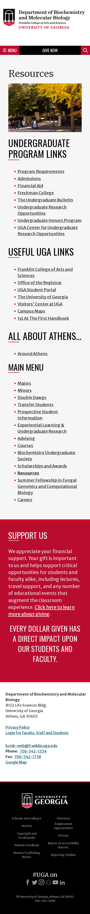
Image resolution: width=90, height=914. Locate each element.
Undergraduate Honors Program (50, 220)
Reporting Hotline (63, 855)
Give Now (50, 50)
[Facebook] (27, 882)
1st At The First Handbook (43, 318)
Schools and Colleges (26, 818)
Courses (25, 445)
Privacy (63, 835)
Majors (24, 383)
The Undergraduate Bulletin (45, 200)
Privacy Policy (18, 727)
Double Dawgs (32, 397)
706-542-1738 (27, 756)
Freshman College (36, 192)
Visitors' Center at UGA (40, 304)
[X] (34, 882)
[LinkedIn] (62, 882)
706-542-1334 (33, 751)
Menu (12, 50)
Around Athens (33, 353)
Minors (25, 390)
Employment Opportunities (63, 826)
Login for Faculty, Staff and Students (37, 732)
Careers (25, 499)
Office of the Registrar (40, 282)
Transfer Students (36, 404)
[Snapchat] (48, 882)
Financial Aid (30, 185)
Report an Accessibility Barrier (63, 845)
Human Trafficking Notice (26, 855)
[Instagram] (41, 882)
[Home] (45, 22)
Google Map (16, 762)
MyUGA (26, 826)
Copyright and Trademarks (27, 835)
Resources (28, 473)
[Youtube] (55, 882)
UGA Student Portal (37, 289)
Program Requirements (41, 171)
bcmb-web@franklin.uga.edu (31, 745)
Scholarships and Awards (42, 466)
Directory (63, 818)
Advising (26, 438)
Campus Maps (31, 311)
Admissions (29, 178)
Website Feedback (26, 845)
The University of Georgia (43, 297)
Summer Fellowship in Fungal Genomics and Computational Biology (47, 486)
